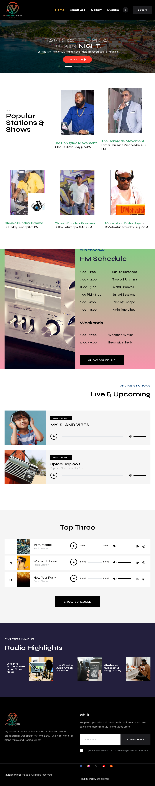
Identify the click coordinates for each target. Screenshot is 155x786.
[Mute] (130, 436)
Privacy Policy (88, 778)
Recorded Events (76, 59)
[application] (98, 437)
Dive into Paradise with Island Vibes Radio (16, 667)
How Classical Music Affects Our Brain (65, 668)
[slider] (140, 435)
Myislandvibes (13, 774)
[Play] (53, 436)
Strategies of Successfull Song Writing (113, 668)
